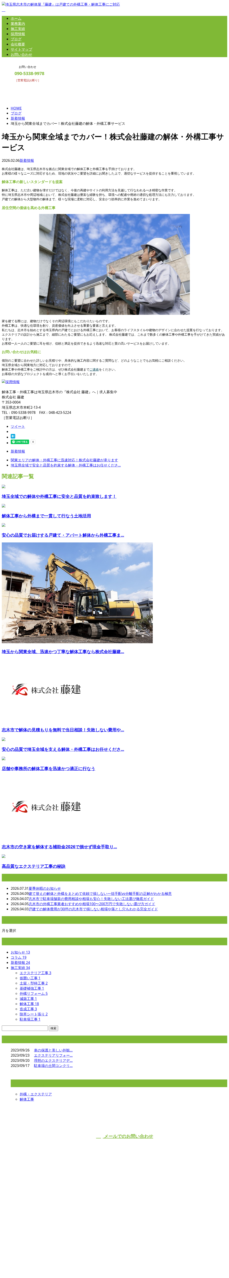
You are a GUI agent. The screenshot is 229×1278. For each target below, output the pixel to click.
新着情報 (27, 160)
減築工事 (28, 998)
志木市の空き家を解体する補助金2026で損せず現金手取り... (59, 846)
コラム (18, 957)
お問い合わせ (21, 54)
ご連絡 (94, 369)
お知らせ (20, 952)
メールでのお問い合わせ (128, 1136)
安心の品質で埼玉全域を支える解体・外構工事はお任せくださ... (63, 749)
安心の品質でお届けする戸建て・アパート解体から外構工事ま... (63, 535)
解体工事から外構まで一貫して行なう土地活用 (46, 515)
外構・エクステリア (36, 1094)
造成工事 (28, 1008)
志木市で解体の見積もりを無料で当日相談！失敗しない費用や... (63, 729)
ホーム (16, 18)
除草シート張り (34, 1014)
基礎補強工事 (32, 988)
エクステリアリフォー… (53, 1055)
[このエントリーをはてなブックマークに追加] (13, 437)
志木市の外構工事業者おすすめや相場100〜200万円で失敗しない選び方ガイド (92, 903)
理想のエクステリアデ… (53, 1060)
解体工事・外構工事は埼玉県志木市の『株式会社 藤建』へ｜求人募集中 (59, 1263)
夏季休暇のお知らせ (45, 888)
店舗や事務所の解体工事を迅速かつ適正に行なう (48, 768)
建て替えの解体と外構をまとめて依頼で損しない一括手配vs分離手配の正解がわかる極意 (100, 893)
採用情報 (18, 33)
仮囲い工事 (30, 978)
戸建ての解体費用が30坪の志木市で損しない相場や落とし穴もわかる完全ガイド (93, 909)
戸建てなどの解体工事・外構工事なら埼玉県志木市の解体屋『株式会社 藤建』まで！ (79, 1215)
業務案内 (18, 23)
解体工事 (29, 1003)
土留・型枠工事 (34, 983)
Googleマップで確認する (23, 1238)
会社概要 (18, 44)
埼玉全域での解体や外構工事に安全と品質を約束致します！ (59, 496)
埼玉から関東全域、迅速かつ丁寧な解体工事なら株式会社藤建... (63, 651)
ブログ (16, 39)
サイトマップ (21, 49)
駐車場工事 (30, 1019)
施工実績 (18, 28)
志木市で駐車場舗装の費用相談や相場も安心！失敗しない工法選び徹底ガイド (91, 898)
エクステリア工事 (35, 972)
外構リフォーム (34, 993)
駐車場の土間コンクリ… (53, 1065)
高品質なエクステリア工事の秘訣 (34, 866)
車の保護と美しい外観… (53, 1050)
